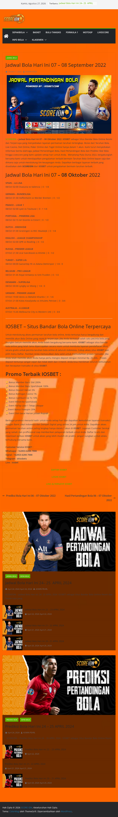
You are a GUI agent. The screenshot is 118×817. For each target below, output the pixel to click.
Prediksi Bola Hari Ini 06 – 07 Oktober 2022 (31, 495)
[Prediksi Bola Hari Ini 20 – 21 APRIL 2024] (12, 781)
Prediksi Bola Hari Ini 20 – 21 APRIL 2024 (45, 778)
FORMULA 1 (72, 32)
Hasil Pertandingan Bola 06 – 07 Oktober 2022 (88, 498)
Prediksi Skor (11, 720)
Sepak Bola (24, 576)
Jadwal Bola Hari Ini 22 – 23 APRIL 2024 (45, 609)
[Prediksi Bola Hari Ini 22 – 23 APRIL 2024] (12, 752)
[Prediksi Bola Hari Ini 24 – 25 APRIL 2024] (59, 685)
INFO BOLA (18, 39)
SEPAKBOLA (18, 32)
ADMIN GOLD (31, 71)
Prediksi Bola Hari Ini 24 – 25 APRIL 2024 (39, 726)
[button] (26, 32)
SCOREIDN (11, 139)
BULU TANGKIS (53, 32)
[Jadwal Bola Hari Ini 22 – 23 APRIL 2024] (12, 612)
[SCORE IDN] (6, 36)
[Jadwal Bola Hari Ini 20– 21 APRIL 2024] (12, 643)
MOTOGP (87, 32)
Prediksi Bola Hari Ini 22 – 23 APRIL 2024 (45, 749)
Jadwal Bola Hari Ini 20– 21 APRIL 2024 (44, 641)
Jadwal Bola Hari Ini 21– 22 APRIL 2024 (44, 625)
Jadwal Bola (12, 58)
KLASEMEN (37, 39)
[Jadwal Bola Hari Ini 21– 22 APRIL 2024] (12, 628)
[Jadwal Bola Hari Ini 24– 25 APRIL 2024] (59, 541)
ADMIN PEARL (42, 589)
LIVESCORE (103, 32)
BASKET (37, 32)
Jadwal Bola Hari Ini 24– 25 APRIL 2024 (38, 582)
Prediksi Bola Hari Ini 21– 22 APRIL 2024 (25, 763)
